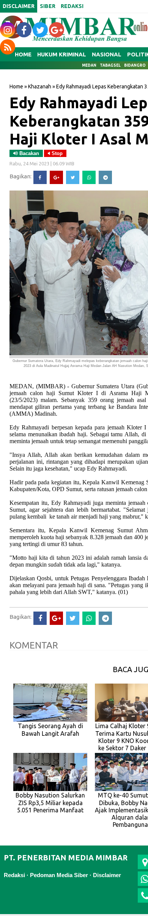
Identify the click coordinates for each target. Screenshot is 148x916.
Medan (89, 65)
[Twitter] (72, 177)
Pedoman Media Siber (59, 875)
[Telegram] (105, 177)
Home (16, 86)
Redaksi (14, 875)
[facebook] (23, 29)
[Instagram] (7, 29)
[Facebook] (40, 177)
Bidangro (135, 65)
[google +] (56, 29)
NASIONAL (106, 54)
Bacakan (28, 153)
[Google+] (56, 177)
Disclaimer (107, 875)
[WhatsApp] (89, 177)
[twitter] (40, 29)
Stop (56, 153)
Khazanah (39, 86)
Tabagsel (110, 65)
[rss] (7, 46)
